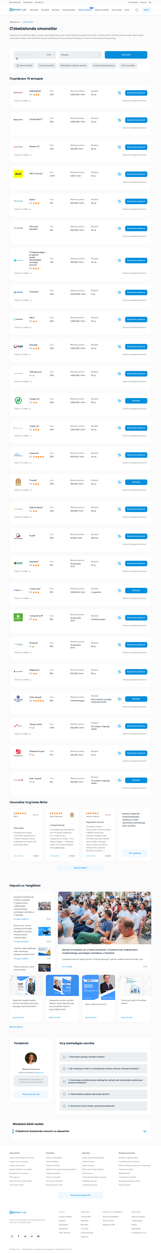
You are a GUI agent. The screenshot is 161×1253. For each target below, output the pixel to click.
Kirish (146, 10)
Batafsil (136, 401)
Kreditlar (45, 10)
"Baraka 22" (34, 147)
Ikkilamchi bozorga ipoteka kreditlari (61, 1169)
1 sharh (36, 856)
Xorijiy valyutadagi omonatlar (22, 1158)
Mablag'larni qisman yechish (74, 66)
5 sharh (108, 856)
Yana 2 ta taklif (21, 155)
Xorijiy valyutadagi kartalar (93, 1158)
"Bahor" (32, 200)
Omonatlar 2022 (16, 1185)
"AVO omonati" (36, 174)
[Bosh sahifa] (18, 11)
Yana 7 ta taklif (21, 463)
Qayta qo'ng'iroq (31, 1094)
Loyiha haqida (65, 1217)
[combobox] (50, 54)
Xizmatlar (34, 10)
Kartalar (55, 10)
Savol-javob (108, 1221)
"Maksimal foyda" (37, 751)
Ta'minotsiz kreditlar (54, 1181)
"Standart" (34, 292)
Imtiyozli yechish (46, 66)
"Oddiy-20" (34, 426)
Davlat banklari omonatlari (21, 1169)
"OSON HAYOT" (36, 120)
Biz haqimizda (15, 2)
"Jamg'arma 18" (36, 616)
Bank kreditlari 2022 (54, 1185)
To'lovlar (85, 1229)
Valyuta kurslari (102, 10)
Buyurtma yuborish (136, 93)
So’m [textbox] (49, 55)
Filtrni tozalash (128, 66)
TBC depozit (15, 1177)
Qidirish (62, 1221)
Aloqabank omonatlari (19, 1173)
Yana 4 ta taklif (21, 300)
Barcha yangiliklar (110, 1217)
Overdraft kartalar (89, 1185)
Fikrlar (134, 1225)
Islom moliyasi (85, 10)
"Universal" (34, 453)
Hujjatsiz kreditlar (53, 1173)
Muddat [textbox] (65, 55)
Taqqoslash (28, 2)
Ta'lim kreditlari (52, 1162)
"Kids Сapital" (35, 779)
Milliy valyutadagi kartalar (92, 1169)
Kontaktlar (39, 2)
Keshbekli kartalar (89, 1181)
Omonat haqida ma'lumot (135, 101)
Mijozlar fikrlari (124, 1185)
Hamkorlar (63, 1229)
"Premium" (33, 643)
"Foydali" (33, 480)
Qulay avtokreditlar (54, 1158)
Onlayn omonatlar (17, 1165)
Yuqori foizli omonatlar (19, 1162)
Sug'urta (84, 1237)
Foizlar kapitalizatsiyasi (104, 66)
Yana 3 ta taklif (21, 273)
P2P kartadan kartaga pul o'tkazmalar (135, 1165)
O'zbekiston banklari (127, 1177)
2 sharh (72, 856)
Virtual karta (87, 1173)
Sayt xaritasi (64, 1233)
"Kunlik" (32, 536)
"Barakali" (33, 345)
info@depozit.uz (139, 1233)
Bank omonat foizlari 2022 (20, 1181)
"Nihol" (32, 318)
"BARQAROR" (35, 91)
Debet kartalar (88, 1162)
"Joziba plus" (35, 589)
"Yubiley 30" (34, 399)
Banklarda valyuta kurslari (129, 1181)
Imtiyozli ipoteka (53, 1165)
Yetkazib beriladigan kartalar (94, 1177)
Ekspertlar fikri (124, 1173)
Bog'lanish (63, 1225)
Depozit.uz (15, 22)
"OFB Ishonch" (35, 372)
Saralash (126, 55)
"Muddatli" (33, 562)
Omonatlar (117, 10)
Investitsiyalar (68, 10)
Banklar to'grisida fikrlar (128, 1158)
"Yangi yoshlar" (36, 724)
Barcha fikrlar (80, 868)
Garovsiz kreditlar (53, 1177)
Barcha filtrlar (26, 66)
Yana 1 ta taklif (21, 101)
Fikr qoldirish (135, 853)
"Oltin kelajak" (35, 697)
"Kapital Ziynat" (36, 508)
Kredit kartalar (88, 1165)
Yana (127, 10)
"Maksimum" (34, 670)
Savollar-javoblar (126, 1169)
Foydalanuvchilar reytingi (129, 1162)
